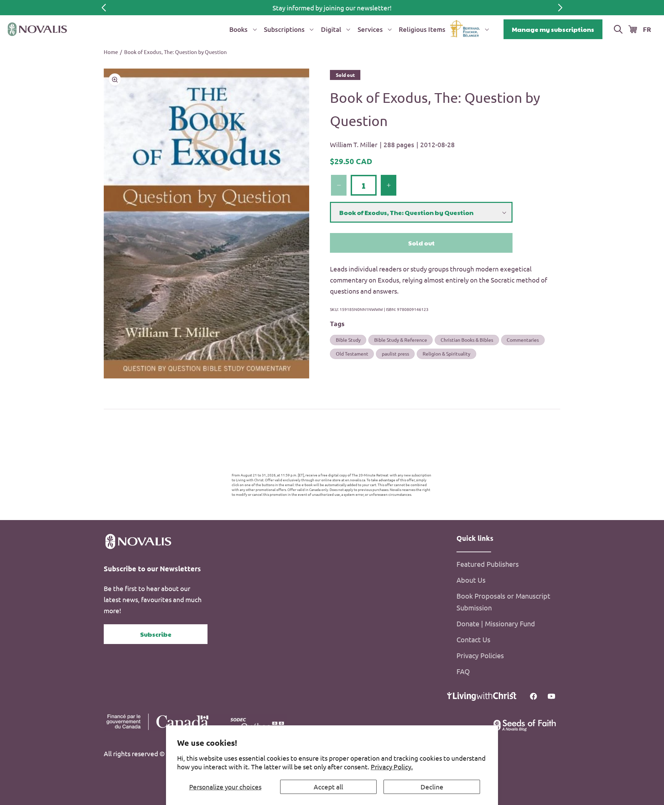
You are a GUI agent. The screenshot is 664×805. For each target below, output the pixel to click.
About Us (471, 579)
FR (647, 29)
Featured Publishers (487, 564)
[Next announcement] (560, 7)
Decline (432, 786)
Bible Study (348, 340)
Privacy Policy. (392, 766)
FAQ (463, 671)
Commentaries (523, 340)
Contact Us (473, 639)
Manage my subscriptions (553, 29)
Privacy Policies (480, 655)
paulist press (395, 353)
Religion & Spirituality (446, 353)
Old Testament (352, 353)
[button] (241, 29)
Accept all (328, 786)
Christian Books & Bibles (467, 340)
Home (111, 51)
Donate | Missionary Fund (495, 623)
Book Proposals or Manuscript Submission (503, 601)
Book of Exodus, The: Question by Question (175, 51)
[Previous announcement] (104, 7)
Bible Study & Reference (400, 340)
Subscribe (156, 634)
